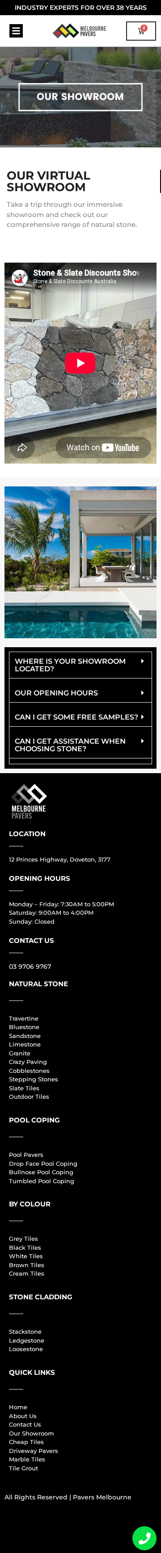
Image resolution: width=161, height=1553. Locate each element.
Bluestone (24, 1026)
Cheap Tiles (26, 1441)
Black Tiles (25, 1247)
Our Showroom (31, 1433)
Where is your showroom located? (70, 665)
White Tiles (26, 1256)
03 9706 (21, 967)
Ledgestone (26, 1340)
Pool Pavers (26, 1154)
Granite (19, 1053)
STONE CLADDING (40, 1297)
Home (18, 1407)
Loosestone (26, 1348)
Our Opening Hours (56, 693)
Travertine (23, 1018)
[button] (16, 31)
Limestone (25, 1044)
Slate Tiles (24, 1088)
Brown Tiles (26, 1264)
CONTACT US (31, 940)
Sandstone (25, 1035)
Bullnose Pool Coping (41, 1172)
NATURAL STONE (38, 984)
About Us (23, 1415)
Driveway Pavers (33, 1450)
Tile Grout (23, 1468)
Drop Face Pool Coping (43, 1163)
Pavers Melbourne (102, 1497)
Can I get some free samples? (76, 717)
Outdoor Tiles (29, 1096)
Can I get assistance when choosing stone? (70, 745)
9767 (42, 967)
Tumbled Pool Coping (41, 1181)
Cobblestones (29, 1070)
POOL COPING (34, 1120)
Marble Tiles (27, 1459)
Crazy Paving (28, 1061)
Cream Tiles (26, 1273)
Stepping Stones (33, 1079)
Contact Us (25, 1424)
